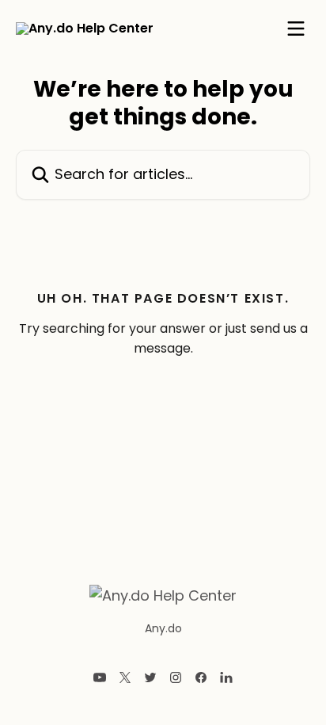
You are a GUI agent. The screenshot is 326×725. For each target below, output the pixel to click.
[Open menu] (296, 28)
